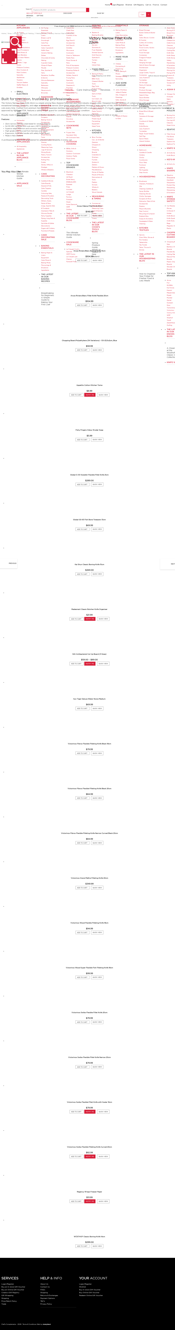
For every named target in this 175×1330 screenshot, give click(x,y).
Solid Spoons (96, 55)
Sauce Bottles (144, 97)
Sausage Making (121, 76)
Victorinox (170, 310)
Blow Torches (96, 137)
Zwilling (69, 209)
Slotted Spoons (97, 52)
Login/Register (117, 5)
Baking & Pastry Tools (46, 107)
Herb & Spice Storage (147, 65)
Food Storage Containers (144, 54)
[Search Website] (87, 10)
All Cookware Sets (72, 137)
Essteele (69, 184)
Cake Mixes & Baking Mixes (46, 261)
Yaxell (169, 320)
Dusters (142, 206)
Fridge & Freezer (145, 57)
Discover (67, 13)
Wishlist (128, 5)
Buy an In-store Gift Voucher (13, 1287)
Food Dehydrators (23, 47)
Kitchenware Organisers (143, 69)
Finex (68, 187)
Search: (29, 9)
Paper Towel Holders (146, 133)
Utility (169, 85)
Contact (163, 5)
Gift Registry (139, 5)
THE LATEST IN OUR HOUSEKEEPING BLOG (147, 257)
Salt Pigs (142, 136)
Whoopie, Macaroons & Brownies (45, 90)
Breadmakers (21, 37)
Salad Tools (96, 126)
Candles (44, 191)
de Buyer (69, 177)
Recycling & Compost (147, 213)
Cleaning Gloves (145, 193)
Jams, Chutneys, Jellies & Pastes (121, 91)
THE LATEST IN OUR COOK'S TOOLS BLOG (98, 227)
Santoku (170, 101)
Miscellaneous (97, 169)
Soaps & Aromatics (146, 218)
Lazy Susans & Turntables (144, 79)
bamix (19, 128)
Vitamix (19, 133)
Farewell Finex (71, 261)
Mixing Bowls (45, 152)
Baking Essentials (47, 247)
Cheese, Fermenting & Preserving (120, 66)
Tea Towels (143, 245)
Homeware (145, 145)
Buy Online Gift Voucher (89, 1293)
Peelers (94, 182)
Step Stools (143, 172)
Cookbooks (143, 160)
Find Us (156, 5)
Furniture (142, 165)
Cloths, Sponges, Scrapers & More (145, 197)
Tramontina (171, 307)
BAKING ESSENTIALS (122, 24)
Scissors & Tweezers (170, 77)
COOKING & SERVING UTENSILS (98, 25)
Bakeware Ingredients (45, 126)
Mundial (169, 298)
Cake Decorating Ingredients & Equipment (122, 37)
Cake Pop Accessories (45, 44)
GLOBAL (170, 285)
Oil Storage (143, 82)
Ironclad (69, 189)
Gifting (40, 15)
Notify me (90, 395)
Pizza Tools (96, 116)
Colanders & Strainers (96, 156)
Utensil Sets (96, 65)
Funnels (94, 159)
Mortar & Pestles (98, 172)
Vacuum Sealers (22, 82)
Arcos (169, 280)
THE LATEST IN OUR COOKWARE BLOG (72, 216)
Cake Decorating (48, 175)
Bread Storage (144, 30)
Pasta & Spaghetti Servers (95, 42)
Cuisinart (20, 135)
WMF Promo (70, 254)
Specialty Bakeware (44, 84)
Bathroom (142, 150)
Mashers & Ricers (98, 167)
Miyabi (169, 295)
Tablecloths (143, 242)
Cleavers (170, 45)
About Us (44, 1284)
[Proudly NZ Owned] (136, 1283)
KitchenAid (20, 120)
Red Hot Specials (34, 13)
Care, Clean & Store (73, 106)
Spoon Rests (143, 138)
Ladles (94, 37)
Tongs (94, 62)
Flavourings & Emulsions (46, 266)
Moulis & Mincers (98, 174)
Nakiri (169, 99)
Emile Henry (70, 179)
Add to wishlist (2, 4)
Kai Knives (170, 288)
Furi (168, 283)
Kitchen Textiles (144, 229)
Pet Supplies (143, 170)
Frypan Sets (70, 132)
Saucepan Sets (71, 135)
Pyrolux (69, 197)
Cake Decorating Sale (48, 237)
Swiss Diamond (71, 204)
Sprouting (119, 79)
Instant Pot (20, 125)
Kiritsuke (170, 96)
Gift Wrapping (7, 1295)
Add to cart (77, 394)
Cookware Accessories (73, 100)
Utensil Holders (144, 141)
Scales (43, 162)
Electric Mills (21, 106)
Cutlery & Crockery (146, 42)
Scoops (94, 184)
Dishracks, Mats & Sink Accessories (147, 202)
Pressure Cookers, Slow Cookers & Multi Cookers (23, 70)
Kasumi (169, 290)
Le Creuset (70, 192)
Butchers (170, 35)
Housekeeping (147, 176)
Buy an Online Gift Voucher (12, 1290)
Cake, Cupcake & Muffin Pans (47, 49)
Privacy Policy (46, 1304)
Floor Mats (143, 162)
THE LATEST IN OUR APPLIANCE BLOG (23, 156)
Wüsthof (170, 317)
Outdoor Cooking (71, 143)
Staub (68, 202)
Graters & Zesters (95, 163)
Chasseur (69, 174)
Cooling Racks (46, 145)
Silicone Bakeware (47, 80)
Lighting (142, 167)
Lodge (68, 194)
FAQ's (42, 1290)
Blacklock (69, 172)
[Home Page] (12, 10)
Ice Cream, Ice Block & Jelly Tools (97, 101)
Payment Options (47, 1298)
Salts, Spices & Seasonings (121, 101)
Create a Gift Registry (10, 1293)
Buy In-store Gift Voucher (89, 1290)
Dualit (19, 130)
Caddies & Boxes (47, 181)
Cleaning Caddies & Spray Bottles (146, 190)
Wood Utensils (97, 192)
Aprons (141, 235)
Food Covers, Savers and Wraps (146, 49)
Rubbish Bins (143, 216)
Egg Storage (143, 45)
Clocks (141, 157)
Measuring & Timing (98, 197)
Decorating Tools (47, 198)
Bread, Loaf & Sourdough (46, 39)
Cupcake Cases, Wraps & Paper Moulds (46, 65)
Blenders (20, 35)
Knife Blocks (143, 126)
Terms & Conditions (29, 1324)
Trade (3, 1304)
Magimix (19, 123)
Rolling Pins (45, 159)
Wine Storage (144, 100)
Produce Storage (145, 90)
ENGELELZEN (71, 182)
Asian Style (171, 28)
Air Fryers (20, 32)
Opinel (169, 300)
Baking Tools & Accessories (46, 121)
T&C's (42, 1301)
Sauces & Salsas (121, 105)
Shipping (5, 1298)
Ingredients (45, 270)
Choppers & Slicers (96, 146)
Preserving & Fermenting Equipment (96, 121)
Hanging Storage (145, 62)
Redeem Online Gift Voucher (91, 1295)
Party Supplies (46, 216)
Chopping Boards (95, 151)
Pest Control (143, 211)
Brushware (143, 181)
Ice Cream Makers (23, 57)
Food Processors (23, 50)
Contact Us (45, 1287)
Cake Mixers (21, 40)
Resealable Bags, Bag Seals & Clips (147, 94)
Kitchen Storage (144, 24)
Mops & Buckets (145, 208)
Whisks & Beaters (47, 169)
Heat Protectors (72, 109)
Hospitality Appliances (23, 140)
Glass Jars (142, 60)
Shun (168, 305)
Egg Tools (95, 86)
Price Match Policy (9, 1301)
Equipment (45, 257)
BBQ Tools (95, 79)
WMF (68, 207)
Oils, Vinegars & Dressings (121, 96)
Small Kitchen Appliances (23, 25)
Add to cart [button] (83, 260)
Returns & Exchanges (49, 1295)
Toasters (20, 80)
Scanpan (69, 199)
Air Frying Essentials (44, 29)
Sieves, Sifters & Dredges (46, 166)
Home (107, 5)
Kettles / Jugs (22, 62)
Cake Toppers (46, 188)
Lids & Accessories (73, 111)
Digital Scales (21, 98)
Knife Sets (170, 53)
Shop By (100, 13)
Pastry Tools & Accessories (46, 156)
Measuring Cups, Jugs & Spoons (47, 148)
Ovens (19, 65)
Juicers (19, 60)
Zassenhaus (171, 322)
